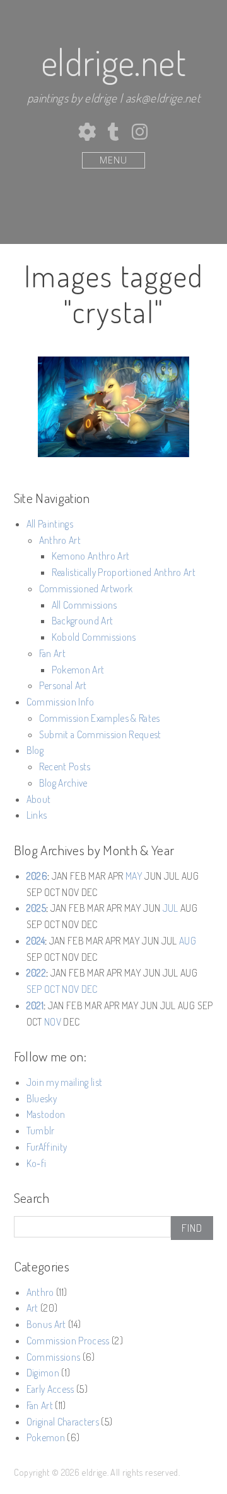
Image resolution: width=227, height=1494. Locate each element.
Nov (70, 989)
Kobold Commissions (94, 637)
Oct (52, 989)
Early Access (50, 1389)
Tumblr (40, 1130)
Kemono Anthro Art (91, 556)
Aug (187, 940)
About (38, 799)
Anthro (40, 1292)
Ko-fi (36, 1163)
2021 (35, 1005)
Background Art (83, 620)
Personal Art (63, 685)
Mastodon (46, 1114)
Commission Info (60, 701)
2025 (36, 908)
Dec (89, 989)
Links (36, 815)
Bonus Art (46, 1324)
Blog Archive (63, 783)
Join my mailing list (64, 1082)
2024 (35, 940)
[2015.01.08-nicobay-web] (113, 407)
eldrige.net (113, 62)
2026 (36, 876)
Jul (170, 908)
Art (32, 1308)
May (134, 876)
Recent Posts (65, 766)
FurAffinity (46, 1147)
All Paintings (49, 523)
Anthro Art (60, 540)
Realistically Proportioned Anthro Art (123, 572)
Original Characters (62, 1421)
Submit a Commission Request (100, 734)
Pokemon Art (78, 669)
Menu (113, 160)
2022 (36, 972)
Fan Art (52, 653)
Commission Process (68, 1340)
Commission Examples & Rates (99, 718)
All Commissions (84, 605)
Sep (34, 989)
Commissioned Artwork (86, 588)
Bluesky (41, 1098)
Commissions (53, 1357)
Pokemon (45, 1437)
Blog (35, 750)
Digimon (42, 1372)
